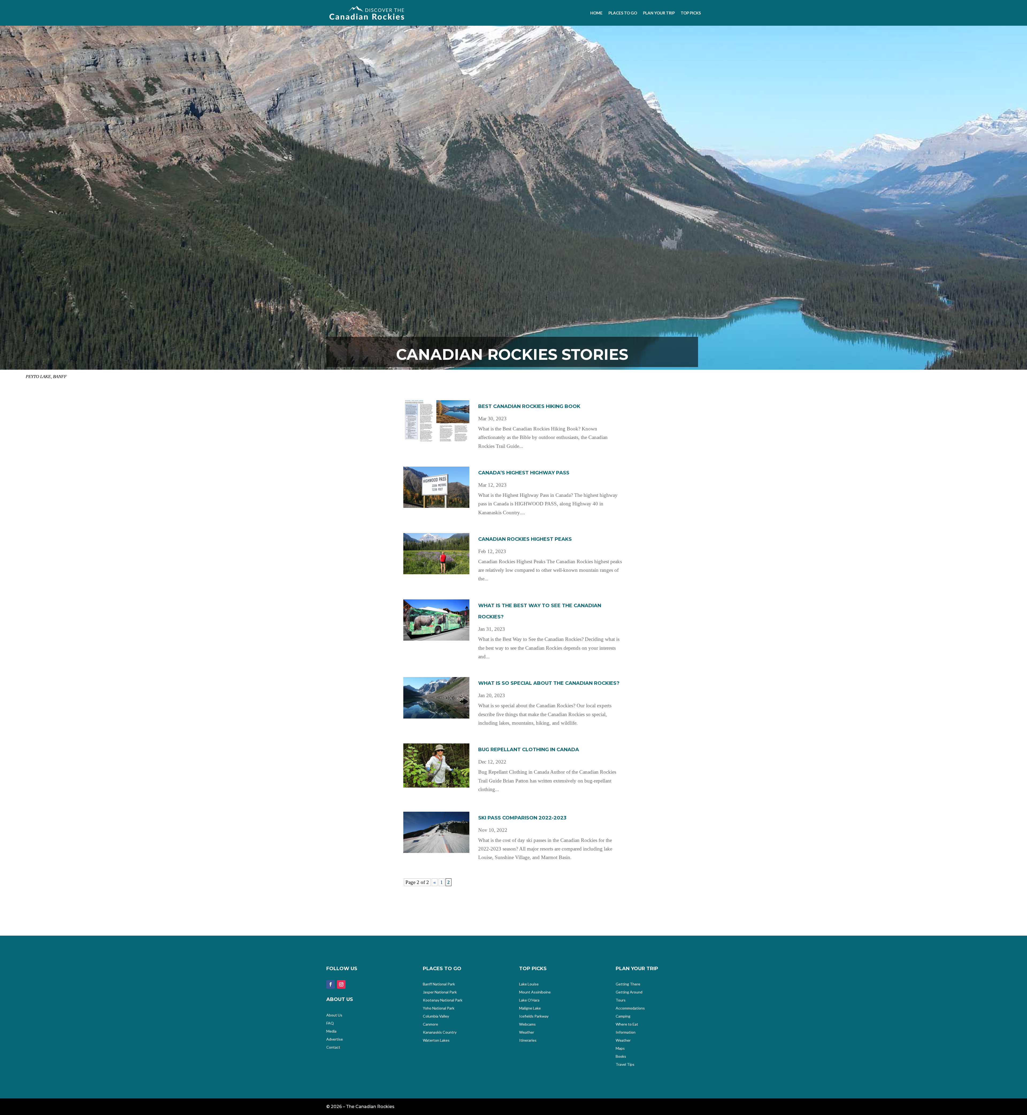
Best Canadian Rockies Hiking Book (529, 406)
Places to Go (622, 12)
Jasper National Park (440, 992)
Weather (526, 1032)
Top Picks (691, 12)
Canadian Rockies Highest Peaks (525, 539)
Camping (623, 1016)
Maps (620, 1048)
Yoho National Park (438, 1008)
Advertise (334, 1039)
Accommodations (630, 1008)
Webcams (527, 1024)
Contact (333, 1047)
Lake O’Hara (529, 1000)
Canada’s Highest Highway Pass (523, 473)
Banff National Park (439, 984)
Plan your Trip (659, 12)
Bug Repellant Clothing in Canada (528, 750)
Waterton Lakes (436, 1040)
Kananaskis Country (440, 1032)
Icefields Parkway (534, 1016)
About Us (334, 1015)
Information (625, 1032)
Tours (621, 1000)
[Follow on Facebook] (330, 984)
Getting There (628, 984)
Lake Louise (529, 984)
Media (331, 1031)
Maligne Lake (530, 1008)
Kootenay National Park (442, 1000)
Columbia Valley (436, 1016)
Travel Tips (625, 1065)
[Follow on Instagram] (341, 984)
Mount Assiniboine (535, 992)
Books (621, 1056)
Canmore (430, 1024)
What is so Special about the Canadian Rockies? (548, 683)
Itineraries (528, 1040)
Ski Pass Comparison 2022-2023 (522, 818)
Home (596, 12)
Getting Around (629, 992)
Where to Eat (627, 1024)
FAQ (330, 1023)
